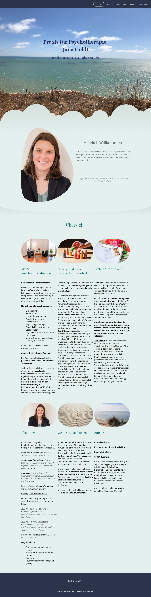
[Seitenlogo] (75, 585)
